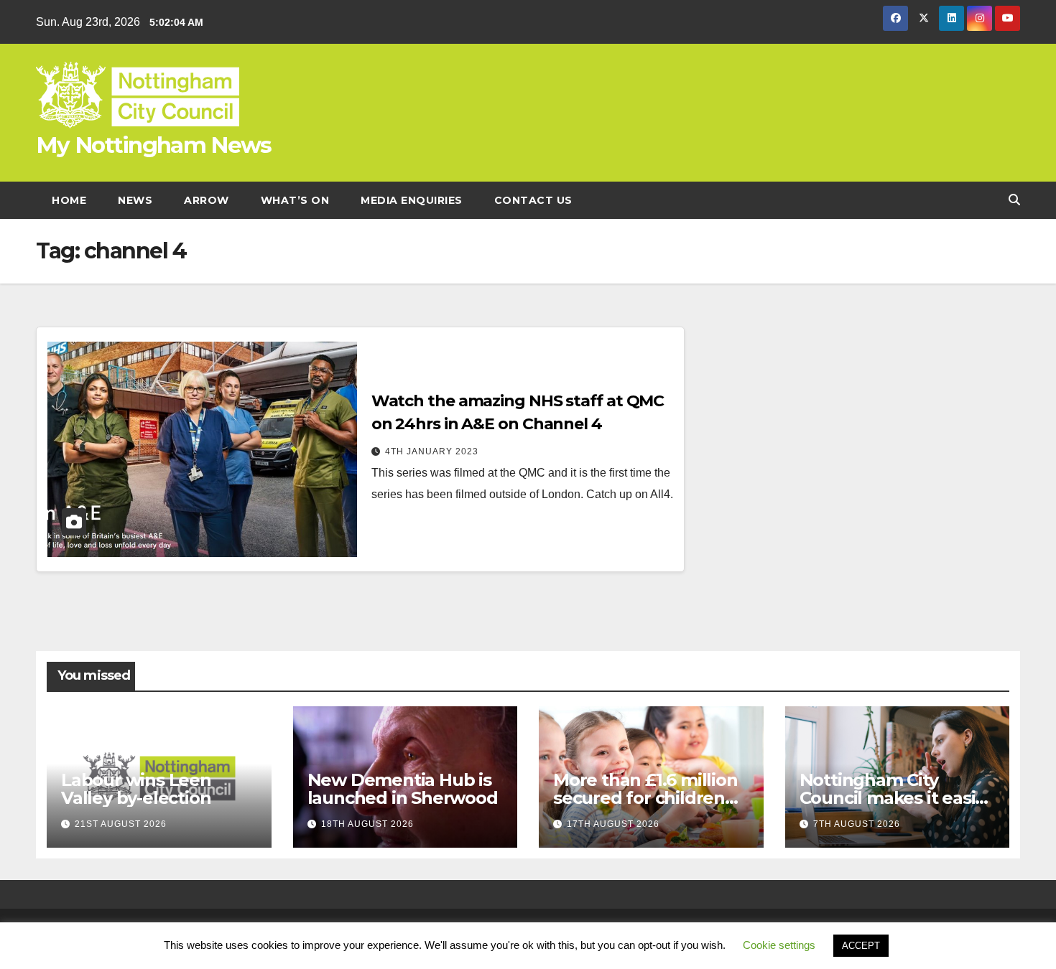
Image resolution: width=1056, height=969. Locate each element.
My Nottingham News (153, 145)
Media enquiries (412, 200)
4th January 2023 (431, 451)
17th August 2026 (613, 824)
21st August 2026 (121, 824)
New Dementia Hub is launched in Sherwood (402, 788)
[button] (1014, 200)
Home (69, 200)
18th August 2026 (367, 824)
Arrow (206, 200)
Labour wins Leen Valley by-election (136, 788)
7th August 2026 (856, 824)
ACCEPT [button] (861, 945)
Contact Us (533, 200)
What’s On (295, 200)
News (135, 200)
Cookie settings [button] (779, 945)
